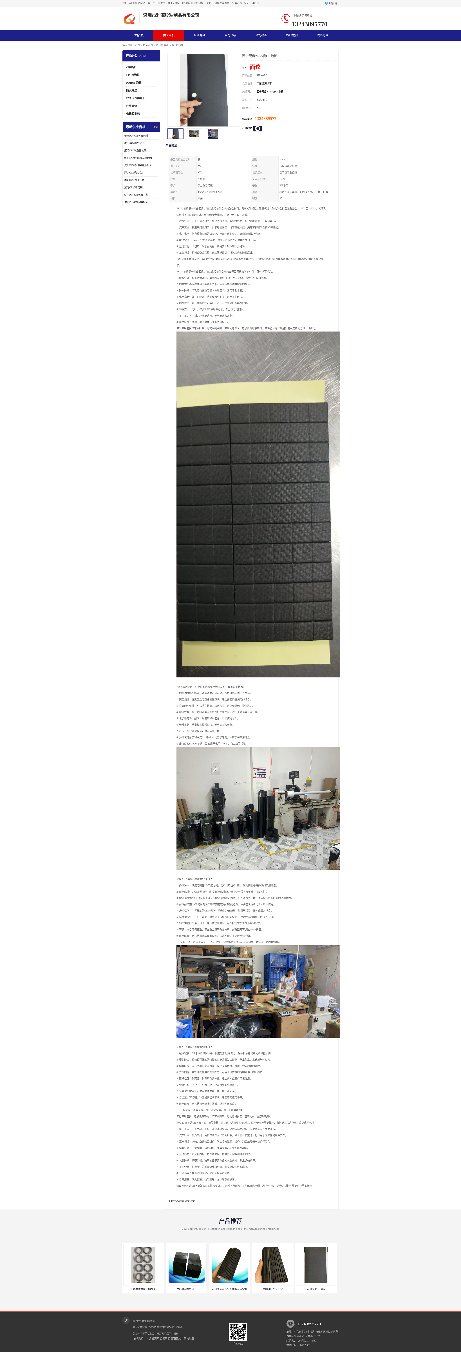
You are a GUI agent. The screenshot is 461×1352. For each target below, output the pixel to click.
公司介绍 (230, 35)
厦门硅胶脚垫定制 (134, 143)
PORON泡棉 (134, 82)
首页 (137, 45)
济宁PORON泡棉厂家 (136, 195)
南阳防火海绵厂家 (134, 180)
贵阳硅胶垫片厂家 (179, 1289)
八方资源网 (153, 1338)
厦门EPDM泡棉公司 (135, 150)
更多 (155, 127)
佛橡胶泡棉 (133, 113)
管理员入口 (177, 1338)
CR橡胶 (131, 67)
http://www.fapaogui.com (182, 1201)
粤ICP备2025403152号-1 (169, 1327)
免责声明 (165, 1338)
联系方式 (322, 35)
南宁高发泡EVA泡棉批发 (265, 1289)
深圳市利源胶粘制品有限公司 (148, 1333)
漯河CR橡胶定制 (133, 187)
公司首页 (138, 35)
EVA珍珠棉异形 (135, 98)
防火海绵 (131, 90)
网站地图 (189, 1338)
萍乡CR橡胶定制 (133, 172)
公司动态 (261, 35)
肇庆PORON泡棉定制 (136, 135)
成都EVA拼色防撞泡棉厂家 (308, 1289)
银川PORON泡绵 (221, 1289)
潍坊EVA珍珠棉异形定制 (138, 158)
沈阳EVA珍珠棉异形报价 (138, 165)
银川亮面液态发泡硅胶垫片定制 (135, 1289)
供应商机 (168, 35)
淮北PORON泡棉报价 (136, 202)
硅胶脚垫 (131, 105)
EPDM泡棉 (133, 75)
